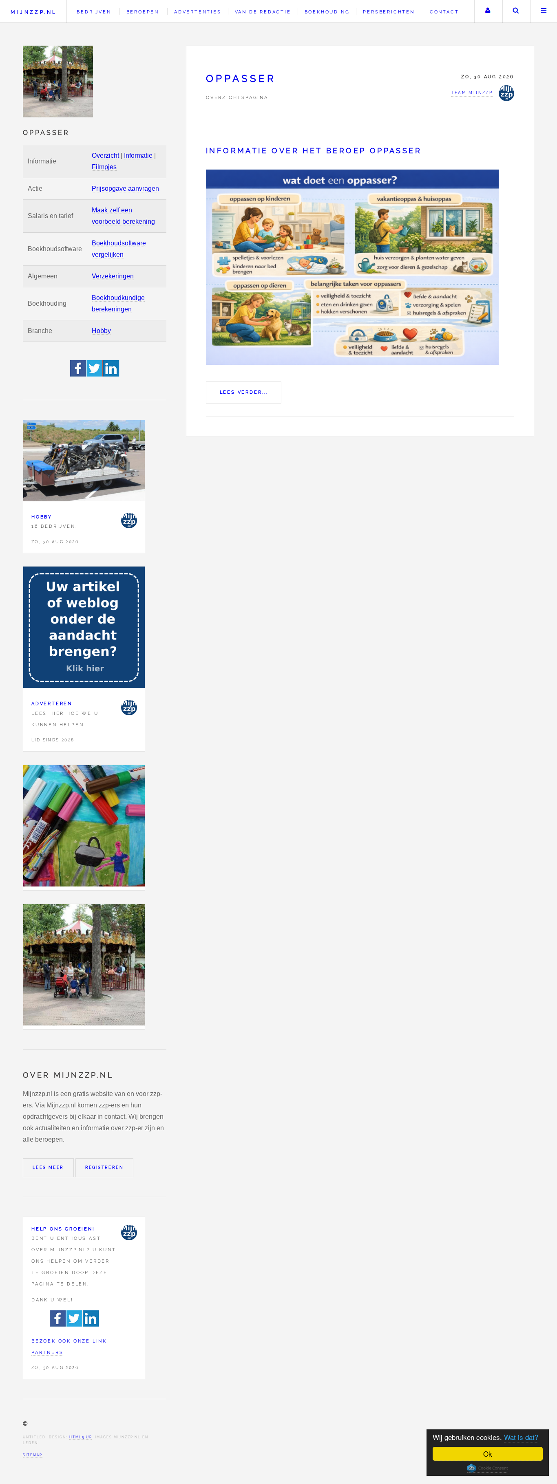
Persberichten (388, 12)
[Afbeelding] (84, 827)
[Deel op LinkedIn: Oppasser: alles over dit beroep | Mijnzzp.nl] (111, 374)
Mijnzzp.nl (34, 12)
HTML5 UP (80, 1437)
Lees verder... (244, 392)
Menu (544, 11)
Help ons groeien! (63, 1229)
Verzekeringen (113, 276)
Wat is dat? (521, 1437)
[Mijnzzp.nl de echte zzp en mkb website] (59, 81)
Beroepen (142, 12)
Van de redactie (263, 12)
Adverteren (51, 703)
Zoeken (516, 11)
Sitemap (32, 1455)
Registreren (104, 1167)
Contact (444, 12)
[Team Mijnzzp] (129, 520)
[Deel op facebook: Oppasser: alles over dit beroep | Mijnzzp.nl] (78, 374)
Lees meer (48, 1167)
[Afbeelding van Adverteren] (84, 629)
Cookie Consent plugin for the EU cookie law (487, 1468)
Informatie (138, 155)
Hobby (101, 330)
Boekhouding (327, 12)
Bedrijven (94, 12)
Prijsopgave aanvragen (125, 188)
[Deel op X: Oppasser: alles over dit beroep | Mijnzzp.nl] (95, 374)
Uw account (488, 11)
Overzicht (105, 155)
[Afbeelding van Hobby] (84, 462)
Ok (487, 1454)
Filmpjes (104, 166)
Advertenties (197, 12)
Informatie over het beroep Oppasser (314, 150)
